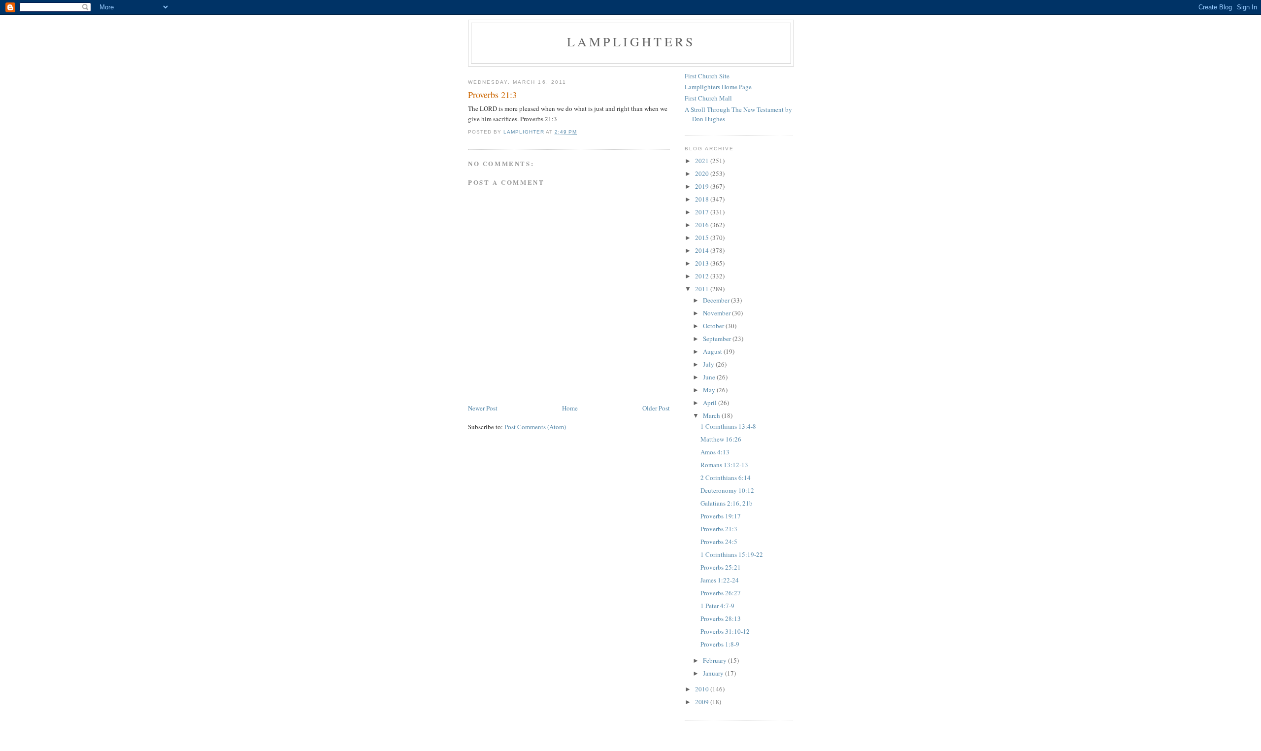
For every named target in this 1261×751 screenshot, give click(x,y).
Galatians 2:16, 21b (726, 503)
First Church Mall (708, 98)
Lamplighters (631, 41)
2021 (702, 160)
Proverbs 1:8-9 (719, 644)
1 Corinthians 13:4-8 (728, 426)
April (710, 402)
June (710, 377)
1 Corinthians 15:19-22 (731, 554)
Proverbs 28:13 (720, 618)
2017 (702, 211)
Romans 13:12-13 (724, 464)
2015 (702, 237)
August (713, 351)
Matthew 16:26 (720, 439)
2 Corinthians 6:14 (725, 477)
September (717, 338)
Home (570, 408)
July (709, 364)
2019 (702, 186)
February (715, 660)
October (714, 325)
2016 (702, 224)
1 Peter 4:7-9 (717, 605)
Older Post (656, 408)
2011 (702, 288)
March (712, 415)
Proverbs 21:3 (718, 528)
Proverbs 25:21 (720, 567)
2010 (702, 688)
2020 (702, 173)
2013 (702, 263)
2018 (702, 199)
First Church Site (707, 75)
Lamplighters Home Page (718, 86)
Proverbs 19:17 (720, 516)
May (710, 389)
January (714, 673)
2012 (702, 276)
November (717, 312)
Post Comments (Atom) (535, 426)
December (717, 300)
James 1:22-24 (719, 580)
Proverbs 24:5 (718, 541)
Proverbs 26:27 (720, 592)
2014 (702, 250)
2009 (702, 701)
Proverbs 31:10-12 (725, 631)
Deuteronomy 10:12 (727, 490)
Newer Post (483, 408)
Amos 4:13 (715, 451)
